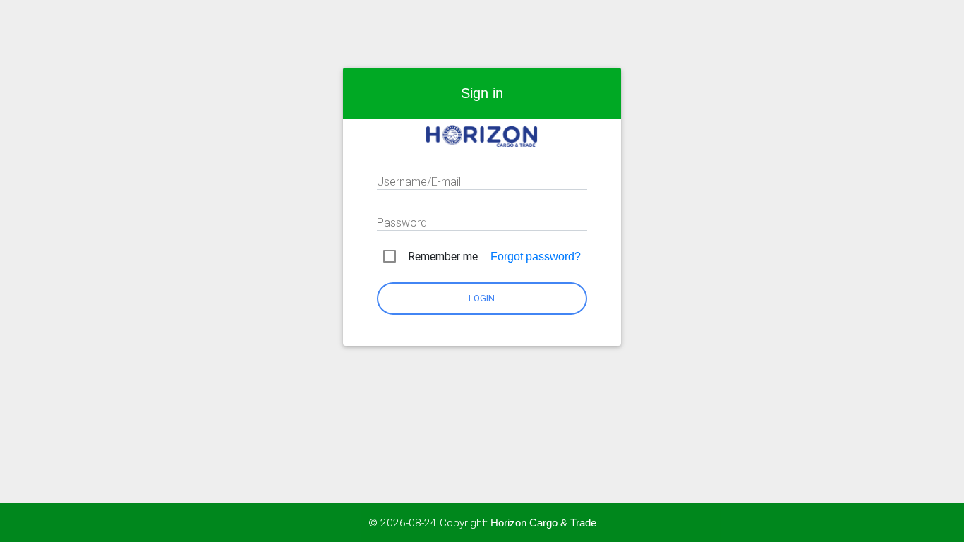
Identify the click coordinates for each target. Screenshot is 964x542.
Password (402, 222)
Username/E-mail (419, 181)
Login (482, 298)
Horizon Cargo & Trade (543, 523)
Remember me (443, 256)
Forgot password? (535, 257)
